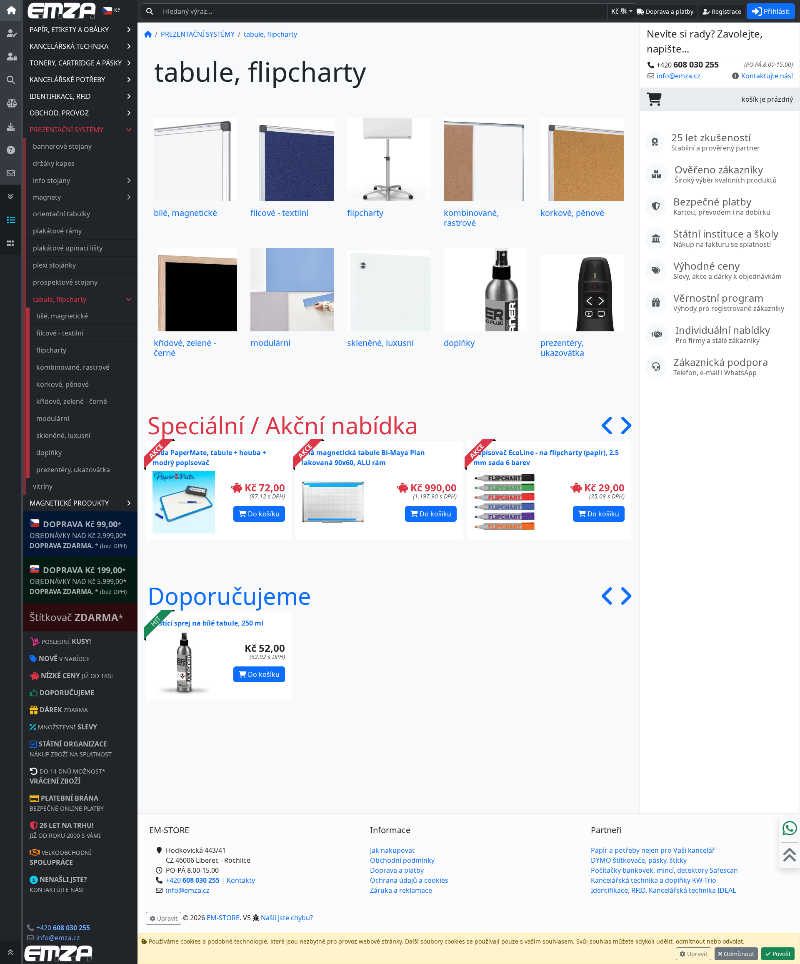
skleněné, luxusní (63, 435)
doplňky (49, 452)
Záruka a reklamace (401, 890)
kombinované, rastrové (73, 367)
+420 (63, 927)
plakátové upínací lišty (67, 248)
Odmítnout (738, 954)
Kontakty (241, 880)
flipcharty (51, 350)
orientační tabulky (61, 213)
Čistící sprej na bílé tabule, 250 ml (207, 623)
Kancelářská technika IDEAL (692, 890)
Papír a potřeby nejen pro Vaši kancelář (653, 850)
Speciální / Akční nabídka (283, 425)
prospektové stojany (65, 282)
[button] (607, 425)
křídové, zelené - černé (71, 401)
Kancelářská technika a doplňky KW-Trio (653, 880)
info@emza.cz (58, 937)
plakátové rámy (57, 230)
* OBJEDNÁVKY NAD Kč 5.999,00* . (78, 580)
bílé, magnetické (62, 315)
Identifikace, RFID (618, 890)
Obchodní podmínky (402, 860)
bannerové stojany (62, 146)
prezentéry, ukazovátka (73, 469)
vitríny (42, 486)
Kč (619, 11)
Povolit (781, 954)
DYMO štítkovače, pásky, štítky (639, 860)
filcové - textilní (59, 333)
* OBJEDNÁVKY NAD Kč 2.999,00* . (78, 534)
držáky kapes (54, 163)
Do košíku (263, 513)
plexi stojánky (54, 265)
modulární (52, 418)
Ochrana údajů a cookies (409, 880)
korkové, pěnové (62, 384)
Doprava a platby (397, 870)
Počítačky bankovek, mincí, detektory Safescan (664, 870)
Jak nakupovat (392, 850)
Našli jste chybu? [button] (287, 917)
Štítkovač (76, 617)
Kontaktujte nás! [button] (767, 75)
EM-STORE (223, 917)
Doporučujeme (229, 595)
